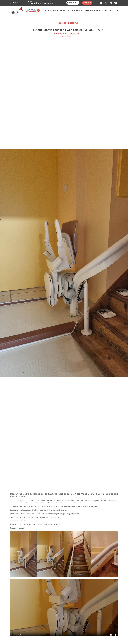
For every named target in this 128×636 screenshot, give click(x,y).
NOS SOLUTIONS (49, 10)
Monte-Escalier (67, 36)
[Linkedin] (111, 3)
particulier (76, 33)
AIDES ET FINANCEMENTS (70, 10)
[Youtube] (115, 3)
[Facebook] (101, 3)
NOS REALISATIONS (113, 10)
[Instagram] (106, 3)
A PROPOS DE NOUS (93, 10)
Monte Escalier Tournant (63, 33)
